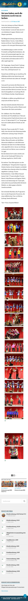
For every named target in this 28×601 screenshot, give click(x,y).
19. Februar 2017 (15, 21)
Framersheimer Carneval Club (16, 597)
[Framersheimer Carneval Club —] (9, 4)
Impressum (6, 598)
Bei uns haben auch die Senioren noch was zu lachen (11, 15)
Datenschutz (15, 598)
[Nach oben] (25, 595)
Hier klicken (4, 591)
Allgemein (4, 10)
